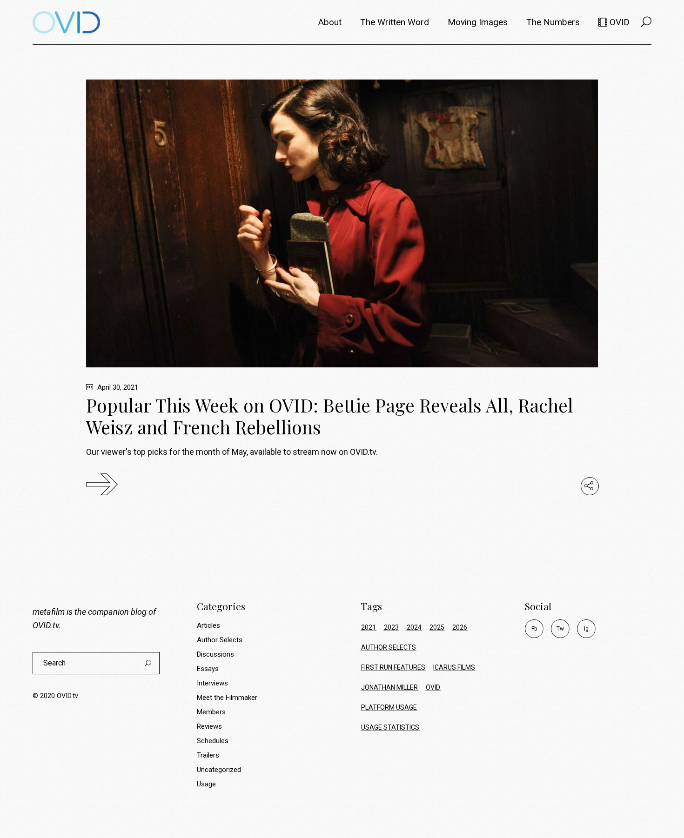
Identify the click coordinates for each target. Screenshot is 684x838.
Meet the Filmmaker (227, 697)
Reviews (209, 726)
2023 (391, 627)
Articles (208, 625)
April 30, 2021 (116, 387)
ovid (433, 687)
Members (211, 712)
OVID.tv (46, 625)
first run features (393, 667)
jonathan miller (389, 687)
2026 (459, 627)
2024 (414, 627)
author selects (388, 647)
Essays (208, 669)
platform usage (389, 707)
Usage (206, 784)
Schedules (212, 741)
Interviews (212, 683)
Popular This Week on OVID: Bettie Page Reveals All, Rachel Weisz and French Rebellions (329, 416)
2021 (368, 627)
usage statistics (390, 727)
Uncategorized (219, 769)
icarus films (454, 667)
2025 (436, 627)
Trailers (208, 755)
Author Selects (219, 640)
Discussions (215, 654)
